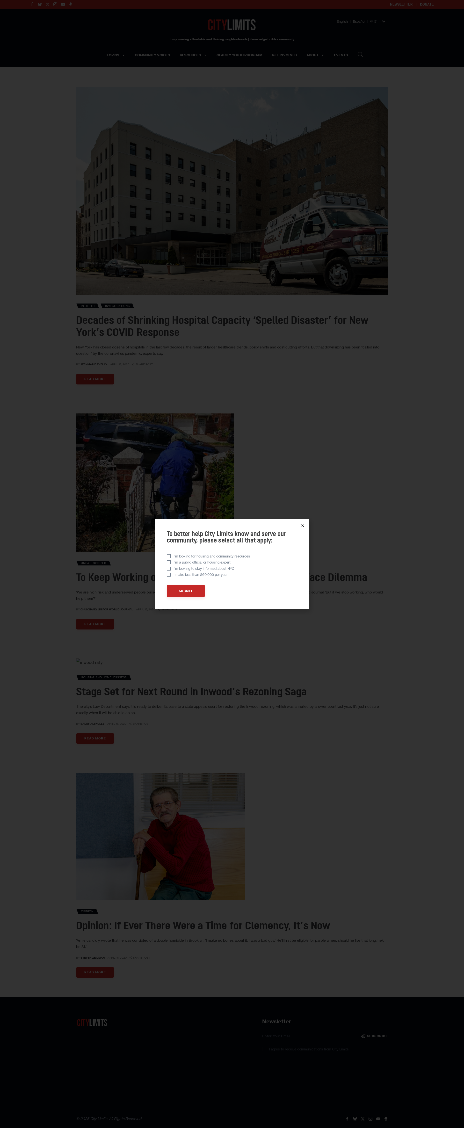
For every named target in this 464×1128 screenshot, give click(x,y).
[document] (232, 564)
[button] (302, 526)
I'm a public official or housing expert (202, 562)
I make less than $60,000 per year (201, 574)
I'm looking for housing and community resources (212, 556)
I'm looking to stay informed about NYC (204, 568)
